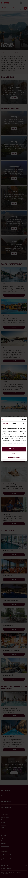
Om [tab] (23, 423)
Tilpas (13, 453)
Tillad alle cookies (14, 448)
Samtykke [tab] (5, 423)
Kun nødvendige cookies (14, 457)
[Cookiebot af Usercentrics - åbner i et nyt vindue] (20, 419)
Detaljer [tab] (14, 423)
